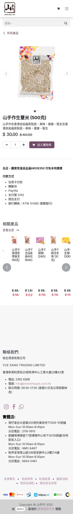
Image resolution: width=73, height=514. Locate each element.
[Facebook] (14, 406)
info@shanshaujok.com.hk (33, 383)
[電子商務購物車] (58, 8)
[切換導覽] (66, 8)
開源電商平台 (46, 509)
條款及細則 (27, 483)
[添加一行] (23, 144)
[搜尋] (65, 23)
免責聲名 (9, 479)
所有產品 (12, 33)
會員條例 (27, 479)
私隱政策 (44, 479)
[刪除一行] (7, 144)
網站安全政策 (48, 483)
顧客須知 (62, 479)
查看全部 (9, 230)
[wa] (21, 406)
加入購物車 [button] (43, 145)
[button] (6, 73)
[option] (36, 267)
